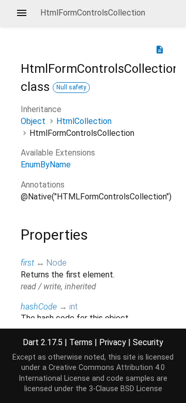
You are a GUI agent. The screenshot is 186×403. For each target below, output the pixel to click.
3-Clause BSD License (125, 388)
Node (57, 263)
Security (148, 342)
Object (33, 121)
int (73, 307)
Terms (80, 342)
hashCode (39, 307)
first (27, 263)
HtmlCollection (84, 121)
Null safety (71, 87)
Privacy (112, 342)
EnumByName (46, 164)
